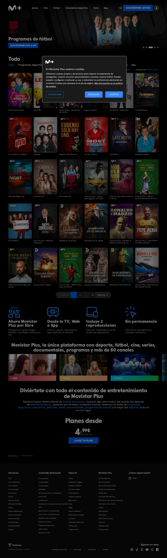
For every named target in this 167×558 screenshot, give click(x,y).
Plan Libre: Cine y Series (107, 504)
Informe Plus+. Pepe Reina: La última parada (146, 242)
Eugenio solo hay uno (68, 154)
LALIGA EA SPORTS (74, 486)
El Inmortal (42, 497)
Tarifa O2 (102, 522)
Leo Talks (37, 110)
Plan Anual (102, 515)
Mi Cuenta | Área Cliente (107, 486)
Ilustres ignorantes (16, 110)
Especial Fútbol (90, 110)
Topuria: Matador (74, 511)
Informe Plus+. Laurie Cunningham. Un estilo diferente (93, 197)
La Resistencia (141, 110)
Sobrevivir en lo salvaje (93, 241)
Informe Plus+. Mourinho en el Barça (121, 197)
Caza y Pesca (43, 529)
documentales (75, 407)
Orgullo (11, 529)
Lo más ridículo (90, 154)
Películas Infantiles (15, 504)
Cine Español (13, 486)
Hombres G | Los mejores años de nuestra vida (53, 505)
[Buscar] (121, 8)
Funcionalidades (104, 482)
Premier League (74, 489)
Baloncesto (72, 500)
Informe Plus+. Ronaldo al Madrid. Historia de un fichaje (120, 242)
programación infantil (98, 407)
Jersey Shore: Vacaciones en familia (69, 111)
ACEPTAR (114, 94)
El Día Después (73, 493)
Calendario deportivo (76, 8)
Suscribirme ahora (138, 7)
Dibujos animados (44, 522)
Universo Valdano (74, 497)
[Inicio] (14, 8)
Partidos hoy (72, 526)
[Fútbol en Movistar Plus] (135, 367)
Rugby (70, 508)
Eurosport (72, 518)
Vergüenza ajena (142, 154)
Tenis (96, 8)
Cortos (10, 497)
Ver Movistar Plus (105, 478)
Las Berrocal (39, 196)
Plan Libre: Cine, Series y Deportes (111, 500)
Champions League (75, 482)
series (62, 407)
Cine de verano (13, 500)
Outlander (42, 489)
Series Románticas (14, 515)
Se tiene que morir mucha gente (49, 493)
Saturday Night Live (16, 196)
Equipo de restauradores (94, 285)
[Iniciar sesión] (156, 8)
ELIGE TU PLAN (83, 440)
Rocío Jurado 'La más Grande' (49, 511)
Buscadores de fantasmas (120, 285)
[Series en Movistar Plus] (83, 367)
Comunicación (104, 529)
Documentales (13, 522)
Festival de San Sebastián (47, 518)
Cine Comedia (13, 489)
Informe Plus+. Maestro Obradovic (43, 242)
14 (92, 295)
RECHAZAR (93, 94)
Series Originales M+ (15, 511)
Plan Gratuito (103, 511)
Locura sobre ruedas (42, 285)
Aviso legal (77, 549)
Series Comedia (13, 518)
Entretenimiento (14, 526)
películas (52, 407)
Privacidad (92, 549)
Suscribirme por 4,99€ (23, 45)
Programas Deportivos (46, 525)
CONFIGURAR (54, 94)
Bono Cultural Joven (106, 518)
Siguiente (101, 295)
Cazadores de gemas (67, 241)
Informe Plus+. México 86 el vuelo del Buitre (70, 286)
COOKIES (105, 549)
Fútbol (56, 8)
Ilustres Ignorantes (74, 401)
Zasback (37, 154)
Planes (101, 508)
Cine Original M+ (14, 482)
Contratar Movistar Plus (107, 497)
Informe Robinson (40, 404)
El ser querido (43, 478)
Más (106, 8)
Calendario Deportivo (76, 522)
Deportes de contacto (76, 515)
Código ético (103, 493)
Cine (45, 8)
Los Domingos (43, 486)
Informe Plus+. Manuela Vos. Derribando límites (146, 286)
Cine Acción (12, 493)
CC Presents (13, 241)
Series (35, 8)
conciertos (38, 407)
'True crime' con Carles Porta (48, 514)
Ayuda (135, 478)
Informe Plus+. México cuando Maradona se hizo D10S (146, 197)
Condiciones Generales (107, 489)
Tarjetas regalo (104, 526)
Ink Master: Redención (119, 110)
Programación (73, 529)
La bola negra (43, 482)
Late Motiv (114, 154)
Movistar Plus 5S (44, 533)
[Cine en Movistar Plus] (32, 367)
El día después (65, 196)
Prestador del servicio (59, 549)
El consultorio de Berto (17, 154)
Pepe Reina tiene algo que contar (19, 286)
